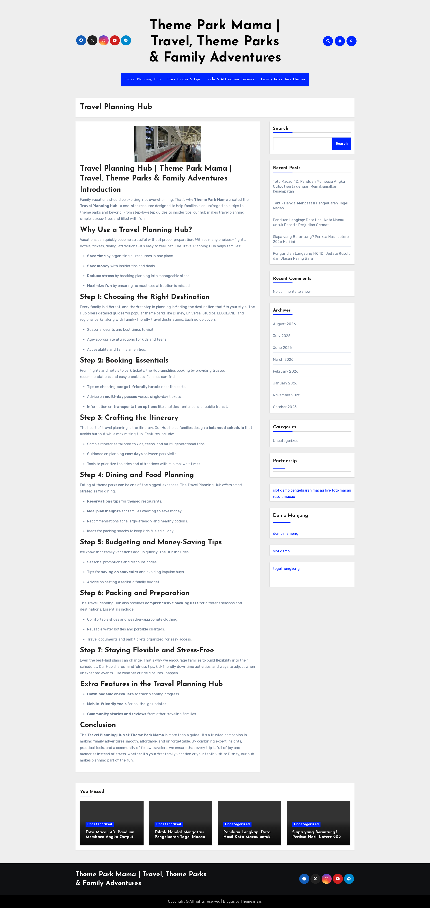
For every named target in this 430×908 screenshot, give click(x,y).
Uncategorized (286, 441)
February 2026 (286, 371)
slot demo (281, 490)
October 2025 (285, 407)
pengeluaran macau (307, 490)
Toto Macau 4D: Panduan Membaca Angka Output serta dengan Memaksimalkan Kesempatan (309, 186)
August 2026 (284, 324)
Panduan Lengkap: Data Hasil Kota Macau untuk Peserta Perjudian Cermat (248, 837)
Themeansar (251, 901)
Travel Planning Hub (143, 79)
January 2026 (285, 383)
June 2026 (282, 348)
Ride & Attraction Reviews (230, 79)
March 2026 (283, 359)
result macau (284, 496)
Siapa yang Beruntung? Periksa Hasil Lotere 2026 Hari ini (317, 837)
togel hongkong (286, 568)
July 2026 (282, 336)
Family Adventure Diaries (283, 79)
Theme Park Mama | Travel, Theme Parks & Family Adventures (215, 42)
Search (281, 128)
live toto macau (338, 490)
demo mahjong (285, 533)
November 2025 (286, 395)
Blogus (229, 901)
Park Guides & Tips (183, 79)
